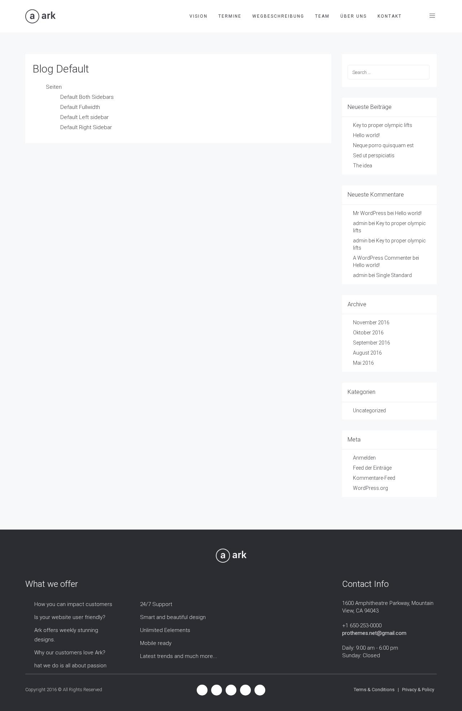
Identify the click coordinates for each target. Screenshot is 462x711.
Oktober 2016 (368, 332)
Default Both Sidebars (87, 97)
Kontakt (390, 16)
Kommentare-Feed (374, 478)
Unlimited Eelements (165, 630)
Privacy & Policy (418, 689)
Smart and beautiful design (173, 617)
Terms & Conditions (374, 689)
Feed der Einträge (372, 468)
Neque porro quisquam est (383, 145)
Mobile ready (155, 643)
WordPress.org (370, 488)
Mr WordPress (369, 213)
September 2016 (371, 343)
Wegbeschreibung (278, 16)
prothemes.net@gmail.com (374, 633)
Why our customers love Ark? (69, 652)
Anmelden (364, 458)
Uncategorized (369, 410)
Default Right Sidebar (86, 127)
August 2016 (367, 353)
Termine (229, 16)
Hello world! (366, 135)
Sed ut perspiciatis (374, 155)
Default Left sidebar (84, 117)
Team (322, 16)
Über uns (353, 16)
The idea (362, 165)
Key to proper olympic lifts (382, 125)
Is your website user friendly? (69, 617)
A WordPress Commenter (382, 258)
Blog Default (60, 68)
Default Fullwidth (80, 107)
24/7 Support (156, 604)
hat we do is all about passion (70, 665)
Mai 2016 (363, 363)
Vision (198, 16)
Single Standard (394, 275)
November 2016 (371, 322)
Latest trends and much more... (178, 656)
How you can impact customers (73, 604)
